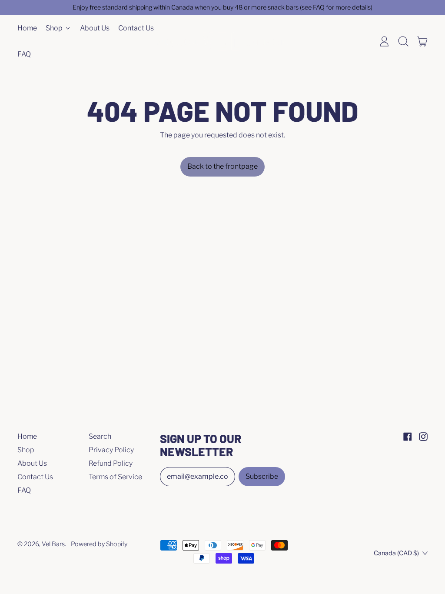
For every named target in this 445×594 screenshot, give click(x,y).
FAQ (24, 54)
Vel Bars (53, 544)
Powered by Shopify (99, 544)
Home (27, 28)
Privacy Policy (111, 450)
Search (100, 436)
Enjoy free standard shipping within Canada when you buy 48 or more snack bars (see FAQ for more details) (222, 7)
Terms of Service (115, 477)
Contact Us (136, 28)
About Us (95, 28)
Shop (25, 450)
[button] (403, 41)
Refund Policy (111, 463)
